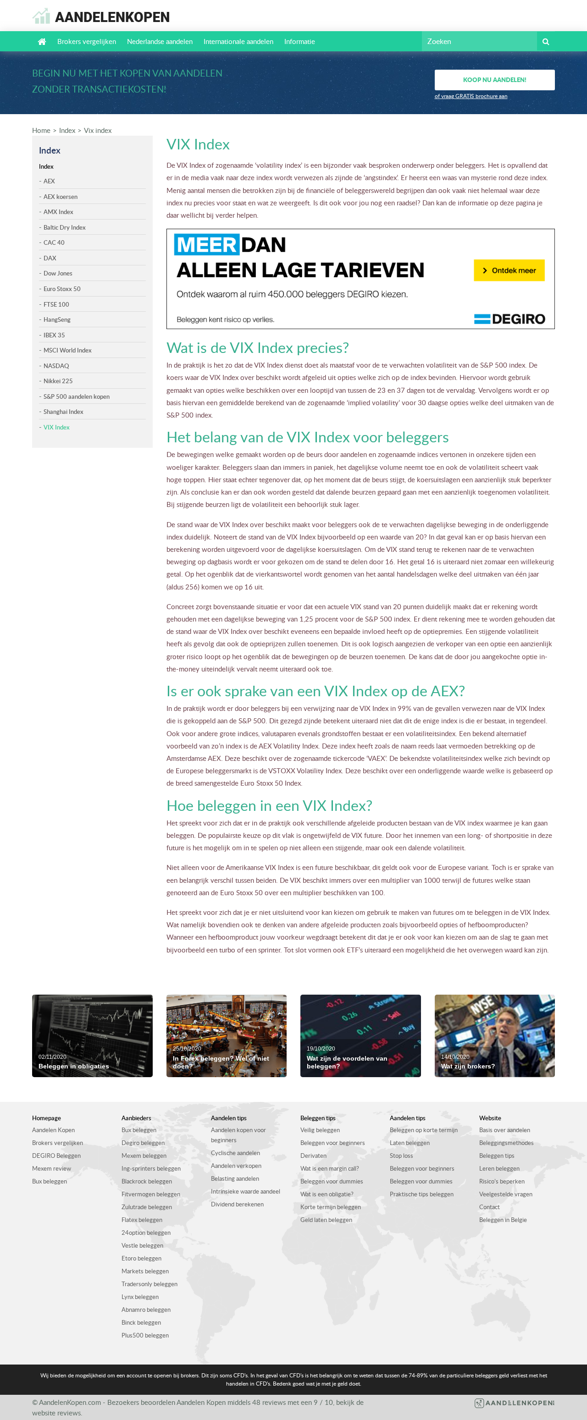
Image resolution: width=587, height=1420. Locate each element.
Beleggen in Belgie (503, 1220)
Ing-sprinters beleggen (151, 1168)
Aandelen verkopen (236, 1165)
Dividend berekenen (237, 1204)
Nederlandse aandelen (160, 41)
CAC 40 (54, 242)
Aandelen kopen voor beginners (238, 1135)
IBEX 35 (54, 335)
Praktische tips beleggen (422, 1194)
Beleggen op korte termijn (424, 1130)
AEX (49, 181)
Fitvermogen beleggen (151, 1194)
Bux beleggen (49, 1181)
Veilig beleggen (320, 1130)
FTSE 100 (56, 304)
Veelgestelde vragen (505, 1194)
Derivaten (313, 1155)
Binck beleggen (141, 1322)
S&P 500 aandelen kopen (77, 396)
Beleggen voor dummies (331, 1181)
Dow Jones (58, 273)
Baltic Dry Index (65, 227)
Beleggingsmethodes (506, 1143)
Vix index (97, 130)
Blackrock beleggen (147, 1181)
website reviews (56, 1412)
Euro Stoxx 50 (62, 289)
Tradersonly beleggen (149, 1284)
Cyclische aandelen (235, 1153)
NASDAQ (56, 366)
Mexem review (51, 1168)
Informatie (299, 41)
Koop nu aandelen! (494, 79)
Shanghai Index (63, 411)
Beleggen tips (497, 1155)
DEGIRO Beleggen (56, 1155)
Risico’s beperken (502, 1181)
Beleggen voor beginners (332, 1143)
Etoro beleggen (141, 1258)
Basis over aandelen (504, 1130)
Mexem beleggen (144, 1155)
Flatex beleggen (142, 1220)
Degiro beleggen (143, 1143)
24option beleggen (146, 1232)
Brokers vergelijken (86, 41)
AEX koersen (61, 197)
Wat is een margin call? (329, 1168)
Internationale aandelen (238, 41)
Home (41, 130)
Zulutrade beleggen (147, 1207)
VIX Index (57, 427)
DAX (50, 258)
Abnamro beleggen (146, 1309)
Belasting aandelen (235, 1178)
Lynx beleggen (140, 1297)
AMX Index (58, 212)
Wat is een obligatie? (327, 1194)
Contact (489, 1207)
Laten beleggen (410, 1143)
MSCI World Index (68, 350)
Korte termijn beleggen (330, 1207)
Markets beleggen (145, 1271)
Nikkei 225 (58, 381)
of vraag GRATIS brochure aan (471, 96)
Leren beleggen (499, 1168)
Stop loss (401, 1155)
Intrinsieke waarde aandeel (245, 1191)
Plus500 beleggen (145, 1335)
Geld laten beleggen (326, 1220)
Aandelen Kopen (53, 1130)
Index (67, 130)
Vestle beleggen (142, 1245)
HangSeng (57, 319)
